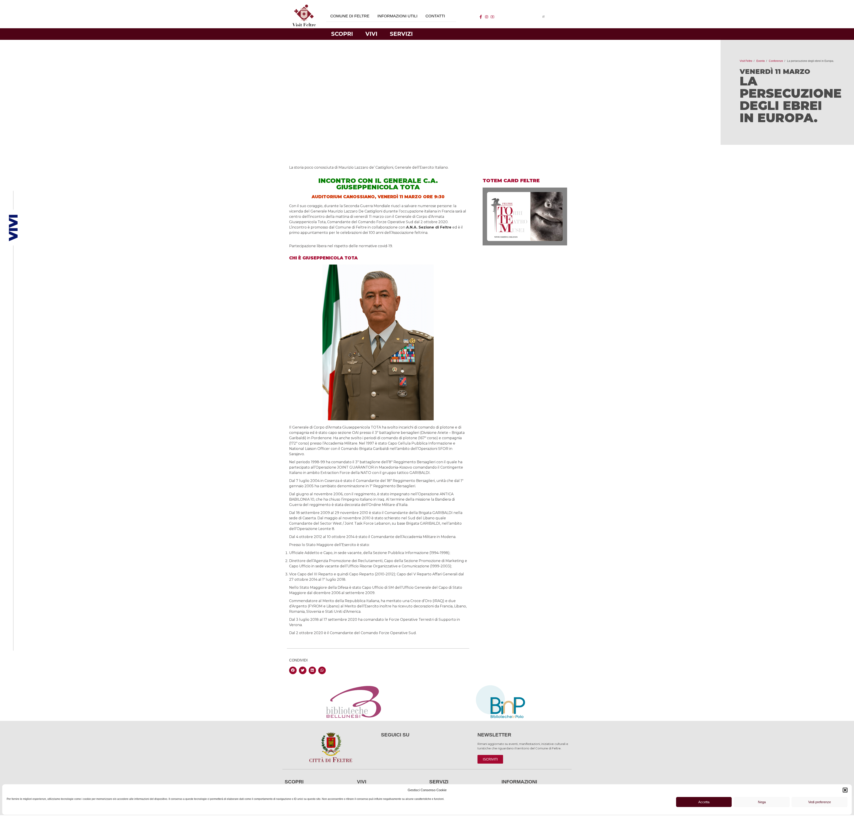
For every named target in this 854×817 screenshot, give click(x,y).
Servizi (401, 33)
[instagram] (486, 16)
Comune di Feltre (349, 16)
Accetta (703, 802)
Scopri (342, 33)
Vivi (371, 33)
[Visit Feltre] (304, 67)
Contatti (435, 16)
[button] (845, 790)
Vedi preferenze (819, 802)
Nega (762, 802)
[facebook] (481, 16)
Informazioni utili (397, 16)
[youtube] (492, 16)
